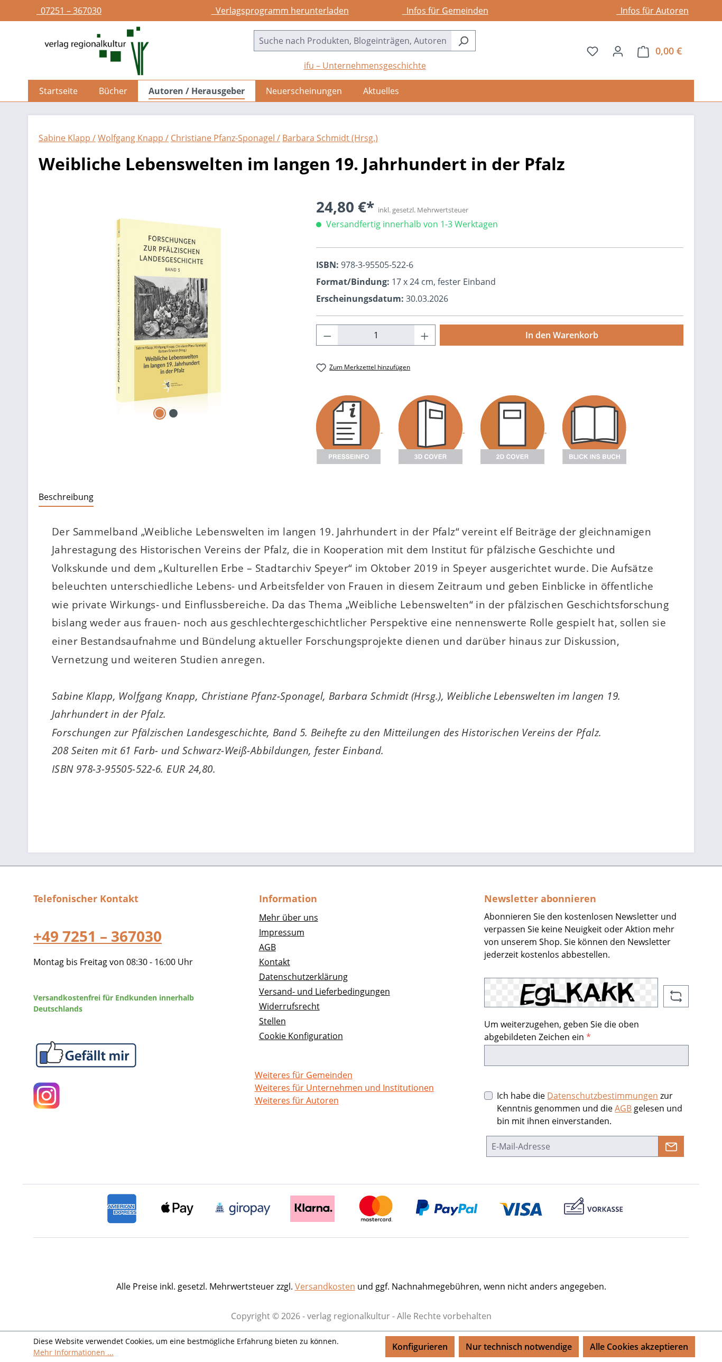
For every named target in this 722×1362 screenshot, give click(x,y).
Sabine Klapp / (67, 138)
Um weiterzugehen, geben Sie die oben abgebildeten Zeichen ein (561, 1030)
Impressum (281, 932)
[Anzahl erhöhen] (425, 335)
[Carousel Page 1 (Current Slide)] (159, 413)
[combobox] (352, 40)
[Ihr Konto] (618, 50)
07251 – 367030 (68, 10)
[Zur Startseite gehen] (91, 51)
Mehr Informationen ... (73, 1352)
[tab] (66, 497)
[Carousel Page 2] (173, 413)
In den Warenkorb (561, 335)
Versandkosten (325, 1286)
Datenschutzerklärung (303, 977)
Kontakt (274, 962)
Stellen (272, 1021)
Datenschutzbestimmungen (602, 1095)
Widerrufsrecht (289, 1006)
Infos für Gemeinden (445, 10)
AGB (267, 947)
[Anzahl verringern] (327, 335)
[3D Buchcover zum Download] (432, 429)
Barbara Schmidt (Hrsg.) (330, 138)
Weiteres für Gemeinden (304, 1075)
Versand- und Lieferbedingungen (324, 991)
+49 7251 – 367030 (97, 936)
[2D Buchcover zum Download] (513, 429)
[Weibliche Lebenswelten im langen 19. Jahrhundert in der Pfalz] (167, 309)
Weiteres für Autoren (297, 1100)
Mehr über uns (288, 917)
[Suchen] (463, 40)
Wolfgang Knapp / (133, 138)
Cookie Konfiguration (301, 1036)
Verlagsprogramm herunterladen (280, 10)
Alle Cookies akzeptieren (639, 1346)
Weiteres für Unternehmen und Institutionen (344, 1088)
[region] (167, 309)
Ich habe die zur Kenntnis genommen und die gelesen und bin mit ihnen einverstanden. (589, 1108)
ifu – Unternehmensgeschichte (365, 65)
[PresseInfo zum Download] (349, 429)
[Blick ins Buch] (594, 429)
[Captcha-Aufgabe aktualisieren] (676, 996)
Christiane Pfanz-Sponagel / (225, 138)
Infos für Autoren (652, 10)
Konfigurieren (420, 1346)
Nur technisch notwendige (519, 1346)
